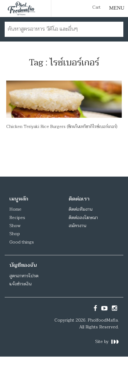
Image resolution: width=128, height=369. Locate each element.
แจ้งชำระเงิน (20, 284)
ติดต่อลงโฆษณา (83, 217)
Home (15, 209)
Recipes (17, 217)
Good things (21, 242)
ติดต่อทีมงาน (80, 209)
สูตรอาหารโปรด (24, 275)
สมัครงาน (77, 225)
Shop (14, 233)
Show (15, 225)
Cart (96, 7)
